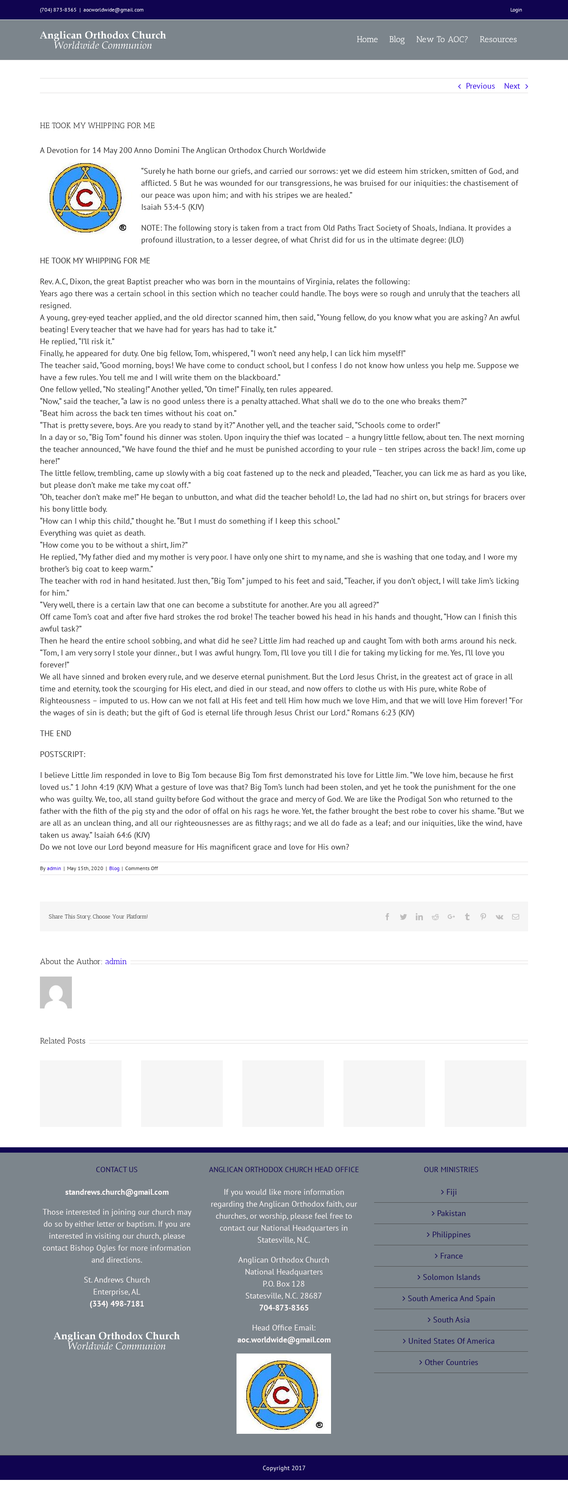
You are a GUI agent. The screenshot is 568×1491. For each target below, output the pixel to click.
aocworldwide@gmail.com (113, 9)
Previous (480, 86)
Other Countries (451, 1362)
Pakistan (451, 1213)
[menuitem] (516, 10)
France (451, 1256)
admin (54, 868)
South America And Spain (451, 1298)
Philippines (451, 1234)
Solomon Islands (452, 1277)
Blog (114, 868)
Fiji (451, 1192)
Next (512, 86)
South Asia (451, 1319)
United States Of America (451, 1341)
